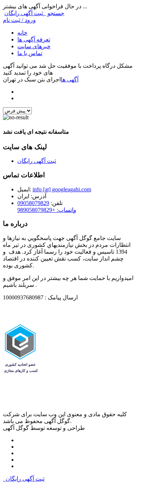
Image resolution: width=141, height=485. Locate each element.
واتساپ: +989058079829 (46, 210)
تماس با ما (29, 53)
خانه (22, 33)
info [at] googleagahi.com (62, 189)
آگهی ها (69, 79)
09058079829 (33, 203)
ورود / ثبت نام (19, 20)
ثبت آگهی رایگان (25, 13)
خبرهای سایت (34, 46)
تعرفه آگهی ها (33, 39)
